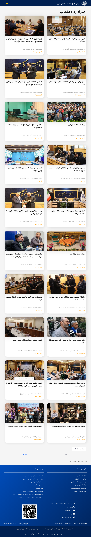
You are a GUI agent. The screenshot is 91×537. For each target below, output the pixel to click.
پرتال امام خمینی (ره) (80, 479)
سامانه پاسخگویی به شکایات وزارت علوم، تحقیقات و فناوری (28, 495)
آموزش (59, 529)
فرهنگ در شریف (40, 529)
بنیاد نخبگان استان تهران (37, 482)
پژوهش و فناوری (51, 529)
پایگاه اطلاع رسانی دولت (79, 485)
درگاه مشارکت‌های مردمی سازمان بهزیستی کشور (31, 498)
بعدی (25, 454)
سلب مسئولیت (39, 488)
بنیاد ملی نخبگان (39, 485)
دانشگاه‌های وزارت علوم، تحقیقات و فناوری (32, 491)
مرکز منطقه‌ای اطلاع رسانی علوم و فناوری (33, 479)
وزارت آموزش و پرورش (80, 491)
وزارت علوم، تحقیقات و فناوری (78, 488)
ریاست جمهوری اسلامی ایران (78, 482)
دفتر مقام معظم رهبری (80, 476)
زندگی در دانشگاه (29, 529)
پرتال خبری (20, 529)
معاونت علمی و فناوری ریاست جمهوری (33, 476)
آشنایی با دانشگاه (68, 529)
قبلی (66, 454)
